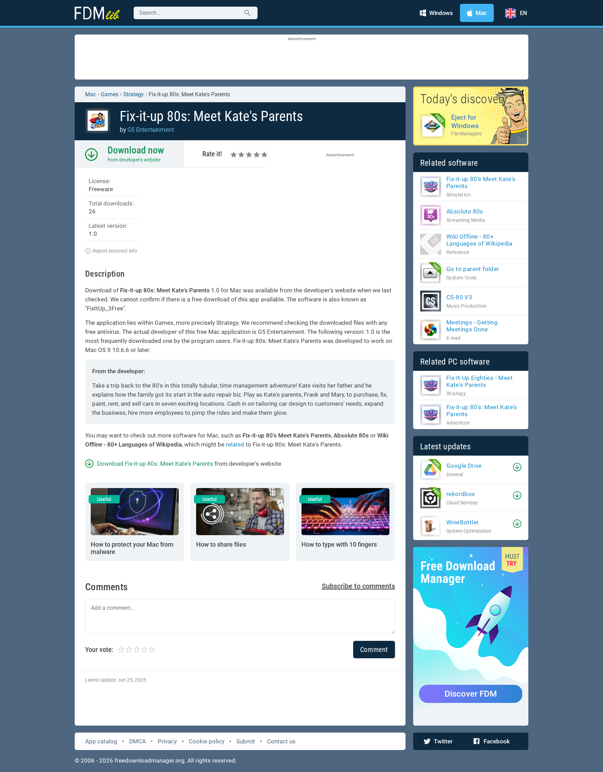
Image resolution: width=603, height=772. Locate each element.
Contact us (281, 741)
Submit (245, 741)
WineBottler (462, 522)
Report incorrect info (115, 251)
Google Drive (464, 465)
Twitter (443, 741)
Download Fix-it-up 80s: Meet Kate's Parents (155, 463)
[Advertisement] (301, 57)
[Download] (517, 467)
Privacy (167, 741)
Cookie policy (206, 741)
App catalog (101, 741)
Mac (90, 94)
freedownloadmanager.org (149, 760)
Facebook (497, 741)
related (235, 444)
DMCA (137, 741)
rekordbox (460, 493)
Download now (135, 150)
